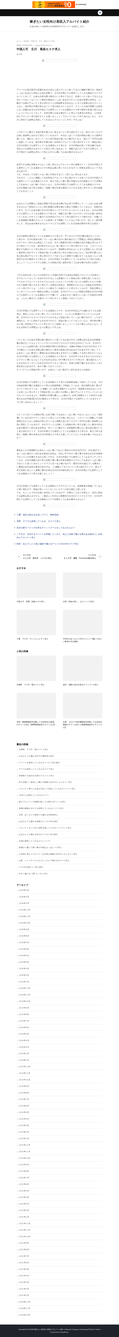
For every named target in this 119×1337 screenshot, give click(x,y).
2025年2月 (24, 975)
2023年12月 (24, 1066)
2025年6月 (24, 949)
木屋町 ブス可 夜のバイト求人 (31, 684)
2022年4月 (24, 1197)
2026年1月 (24, 903)
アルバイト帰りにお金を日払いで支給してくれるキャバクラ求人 (47, 788)
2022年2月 (24, 1210)
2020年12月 (24, 1302)
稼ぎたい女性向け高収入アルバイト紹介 (59, 21)
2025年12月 (24, 910)
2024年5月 (24, 1034)
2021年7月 (24, 1256)
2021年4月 (24, 1275)
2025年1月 (24, 981)
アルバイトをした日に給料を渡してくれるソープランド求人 (45, 828)
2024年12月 (24, 988)
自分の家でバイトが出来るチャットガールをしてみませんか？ (46, 527)
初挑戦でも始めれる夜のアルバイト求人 (36, 775)
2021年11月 (24, 1230)
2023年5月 (24, 1112)
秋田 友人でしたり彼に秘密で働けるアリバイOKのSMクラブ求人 (48, 543)
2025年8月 (24, 936)
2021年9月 (24, 1243)
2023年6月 (24, 1106)
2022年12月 (24, 1145)
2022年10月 (24, 1158)
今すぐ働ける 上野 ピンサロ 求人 (33, 873)
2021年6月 (24, 1262)
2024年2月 (24, 1053)
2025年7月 (24, 942)
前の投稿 (37, 556)
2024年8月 (24, 1014)
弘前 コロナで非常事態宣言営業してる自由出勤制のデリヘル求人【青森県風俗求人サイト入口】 (82, 725)
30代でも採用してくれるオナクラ (34, 795)
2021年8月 (24, 1249)
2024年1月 (24, 1060)
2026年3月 (24, 890)
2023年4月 (24, 1119)
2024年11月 (24, 995)
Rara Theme (95, 1329)
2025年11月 (24, 916)
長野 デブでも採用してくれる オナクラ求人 (39, 521)
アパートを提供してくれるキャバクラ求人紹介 (39, 762)
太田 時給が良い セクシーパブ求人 (79, 601)
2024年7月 (24, 1021)
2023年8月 (24, 1093)
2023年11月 (24, 1073)
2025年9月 (24, 929)
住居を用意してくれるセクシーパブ (34, 841)
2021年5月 (24, 1269)
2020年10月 (24, 1315)
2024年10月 (24, 1001)
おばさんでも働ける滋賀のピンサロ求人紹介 (38, 821)
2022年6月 (24, 1184)
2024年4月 (24, 1040)
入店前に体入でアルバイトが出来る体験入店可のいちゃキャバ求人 (48, 854)
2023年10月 (24, 1080)
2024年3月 (24, 1047)
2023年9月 (24, 1086)
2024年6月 (24, 1027)
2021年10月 (24, 1236)
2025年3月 (24, 968)
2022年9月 (24, 1164)
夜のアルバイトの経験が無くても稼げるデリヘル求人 (42, 802)
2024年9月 (24, 1008)
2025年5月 (24, 955)
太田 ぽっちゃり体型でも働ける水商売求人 (38, 815)
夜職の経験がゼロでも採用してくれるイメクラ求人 (41, 808)
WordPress (64, 1332)
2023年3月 (24, 1125)
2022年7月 (24, 1177)
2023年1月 (24, 1138)
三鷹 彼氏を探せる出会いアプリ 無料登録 (37, 514)
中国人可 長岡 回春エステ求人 (31, 601)
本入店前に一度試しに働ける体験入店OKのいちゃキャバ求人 (45, 782)
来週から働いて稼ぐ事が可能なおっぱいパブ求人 (40, 847)
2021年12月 (24, 1223)
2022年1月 (24, 1217)
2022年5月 (24, 1191)
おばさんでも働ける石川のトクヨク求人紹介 (38, 834)
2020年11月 (24, 1308)
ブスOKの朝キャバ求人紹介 (31, 867)
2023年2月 (24, 1132)
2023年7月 (24, 1099)
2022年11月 (24, 1151)
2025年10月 (24, 923)
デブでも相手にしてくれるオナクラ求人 (36, 769)
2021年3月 (24, 1282)
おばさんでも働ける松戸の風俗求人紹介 (36, 756)
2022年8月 (24, 1171)
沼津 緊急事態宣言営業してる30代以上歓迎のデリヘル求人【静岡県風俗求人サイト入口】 (36, 723)
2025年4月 (24, 962)
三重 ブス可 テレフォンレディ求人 (32, 639)
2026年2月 (24, 897)
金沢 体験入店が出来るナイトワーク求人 (80, 684)
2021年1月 (24, 1295)
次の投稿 (80, 556)
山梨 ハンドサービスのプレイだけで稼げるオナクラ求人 (44, 860)
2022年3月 (24, 1204)
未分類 (19, 54)
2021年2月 (24, 1289)
